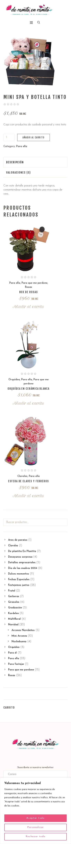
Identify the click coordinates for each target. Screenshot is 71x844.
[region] (35, 811)
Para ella (21, 146)
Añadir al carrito (33, 137)
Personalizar (35, 827)
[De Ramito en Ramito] (29, 9)
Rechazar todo (35, 836)
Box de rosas (28, 292)
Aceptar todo (35, 818)
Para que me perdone (34, 283)
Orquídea (14, 379)
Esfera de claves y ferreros (28, 481)
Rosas (28, 287)
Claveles (22, 476)
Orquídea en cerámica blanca (28, 388)
